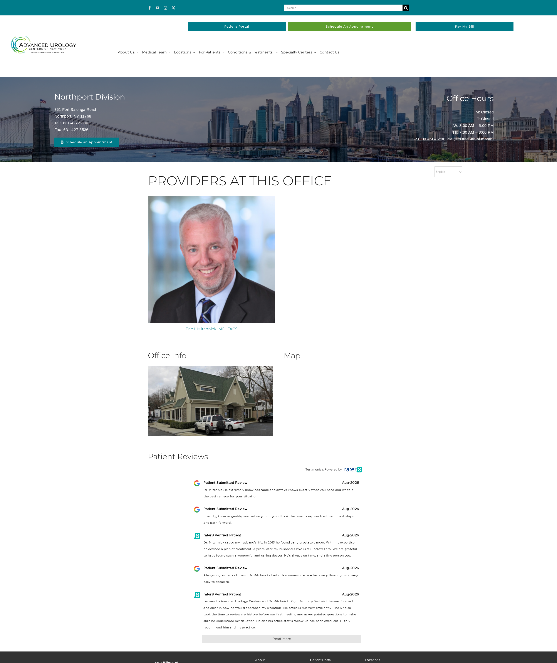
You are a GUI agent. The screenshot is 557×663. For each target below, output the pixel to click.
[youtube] (157, 8)
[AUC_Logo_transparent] (43, 38)
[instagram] (165, 8)
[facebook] (149, 8)
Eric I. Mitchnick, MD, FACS (212, 329)
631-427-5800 (75, 123)
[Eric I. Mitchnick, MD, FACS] (211, 259)
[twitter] (173, 8)
